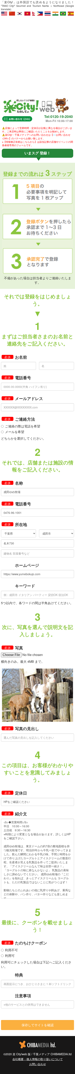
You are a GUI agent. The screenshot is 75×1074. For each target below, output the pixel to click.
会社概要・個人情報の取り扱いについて (37, 1059)
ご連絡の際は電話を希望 (22, 426)
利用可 (10, 955)
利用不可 (11, 950)
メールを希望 (14, 432)
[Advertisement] (37, 55)
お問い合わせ (37, 1064)
